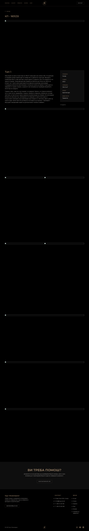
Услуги (26, 3)
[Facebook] (80, 527)
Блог (31, 3)
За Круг (13, 3)
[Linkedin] (83, 527)
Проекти (20, 3)
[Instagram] (77, 527)
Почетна (7, 3)
